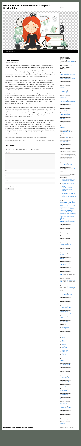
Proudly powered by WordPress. (68, 427)
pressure (31, 137)
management (70, 210)
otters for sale (62, 118)
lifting (65, 210)
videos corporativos (64, 394)
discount (62, 207)
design (74, 205)
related (74, 215)
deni (18, 62)
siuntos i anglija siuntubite (65, 386)
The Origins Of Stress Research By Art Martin (15, 57)
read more (62, 268)
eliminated (65, 207)
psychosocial (62, 214)
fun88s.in (62, 398)
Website (6, 180)
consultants (70, 205)
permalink (45, 137)
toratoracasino (62, 416)
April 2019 (64, 343)
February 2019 (64, 346)
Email (6, 175)
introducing (62, 210)
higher (64, 208)
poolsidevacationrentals (64, 377)
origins (61, 213)
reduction (70, 214)
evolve (61, 208)
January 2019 (64, 347)
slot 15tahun (62, 122)
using (68, 221)
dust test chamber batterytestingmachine (67, 74)
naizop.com (62, 368)
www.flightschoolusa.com (65, 364)
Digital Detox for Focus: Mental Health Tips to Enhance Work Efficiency (68, 185)
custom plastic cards (66, 155)
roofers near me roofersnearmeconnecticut (68, 101)
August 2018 (64, 354)
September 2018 (65, 353)
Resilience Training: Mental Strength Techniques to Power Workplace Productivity (68, 180)
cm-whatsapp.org (63, 110)
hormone (68, 208)
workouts (73, 221)
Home (6, 51)
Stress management (66, 220)
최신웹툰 (62, 254)
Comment (7, 152)
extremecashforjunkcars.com (65, 114)
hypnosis (72, 208)
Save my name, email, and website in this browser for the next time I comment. (23, 186)
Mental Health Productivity (69, 211)
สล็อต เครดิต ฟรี (63, 373)
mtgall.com (62, 82)
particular (64, 213)
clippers (61, 70)
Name (6, 170)
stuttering (62, 221)
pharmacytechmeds (63, 240)
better (61, 205)
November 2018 (65, 350)
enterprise (73, 207)
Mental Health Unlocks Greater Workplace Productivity (26, 7)
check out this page (63, 105)
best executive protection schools (66, 164)
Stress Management (20, 137)
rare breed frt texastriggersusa (65, 307)
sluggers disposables (71, 61)
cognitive (66, 205)
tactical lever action (63, 390)
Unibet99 (66, 137)
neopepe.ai (62, 87)
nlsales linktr (62, 127)
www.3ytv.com (63, 250)
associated (66, 204)
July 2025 (63, 337)
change (64, 205)
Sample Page (12, 51)
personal (71, 213)
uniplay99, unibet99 (67, 131)
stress (35, 137)
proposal (74, 213)
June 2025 (63, 338)
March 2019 (64, 344)
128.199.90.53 (63, 230)
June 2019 (63, 340)
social (71, 216)
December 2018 (64, 348)
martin (61, 211)
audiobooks (73, 204)
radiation (66, 214)
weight (70, 221)
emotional (69, 207)
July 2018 (63, 356)
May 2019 (63, 341)
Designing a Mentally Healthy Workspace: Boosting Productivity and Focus (69, 196)
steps (73, 216)
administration (65, 202)
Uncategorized (64, 328)
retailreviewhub (63, 97)
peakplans (62, 225)
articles (73, 202)
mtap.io (61, 145)
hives (66, 208)
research (68, 216)
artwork (61, 204)
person (68, 213)
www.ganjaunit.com (64, 141)
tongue (65, 221)
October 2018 (64, 351)
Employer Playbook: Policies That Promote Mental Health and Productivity (68, 189)
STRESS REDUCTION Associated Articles (46, 57)
